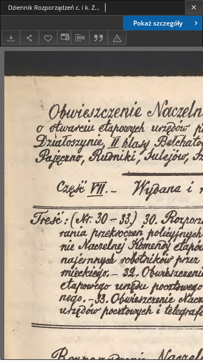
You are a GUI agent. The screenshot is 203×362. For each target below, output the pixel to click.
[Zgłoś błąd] (117, 37)
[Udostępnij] (29, 37)
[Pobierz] (11, 37)
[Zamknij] (194, 7)
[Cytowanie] (98, 37)
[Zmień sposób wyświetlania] (63, 37)
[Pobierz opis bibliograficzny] (80, 38)
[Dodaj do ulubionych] (48, 37)
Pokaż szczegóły (157, 23)
